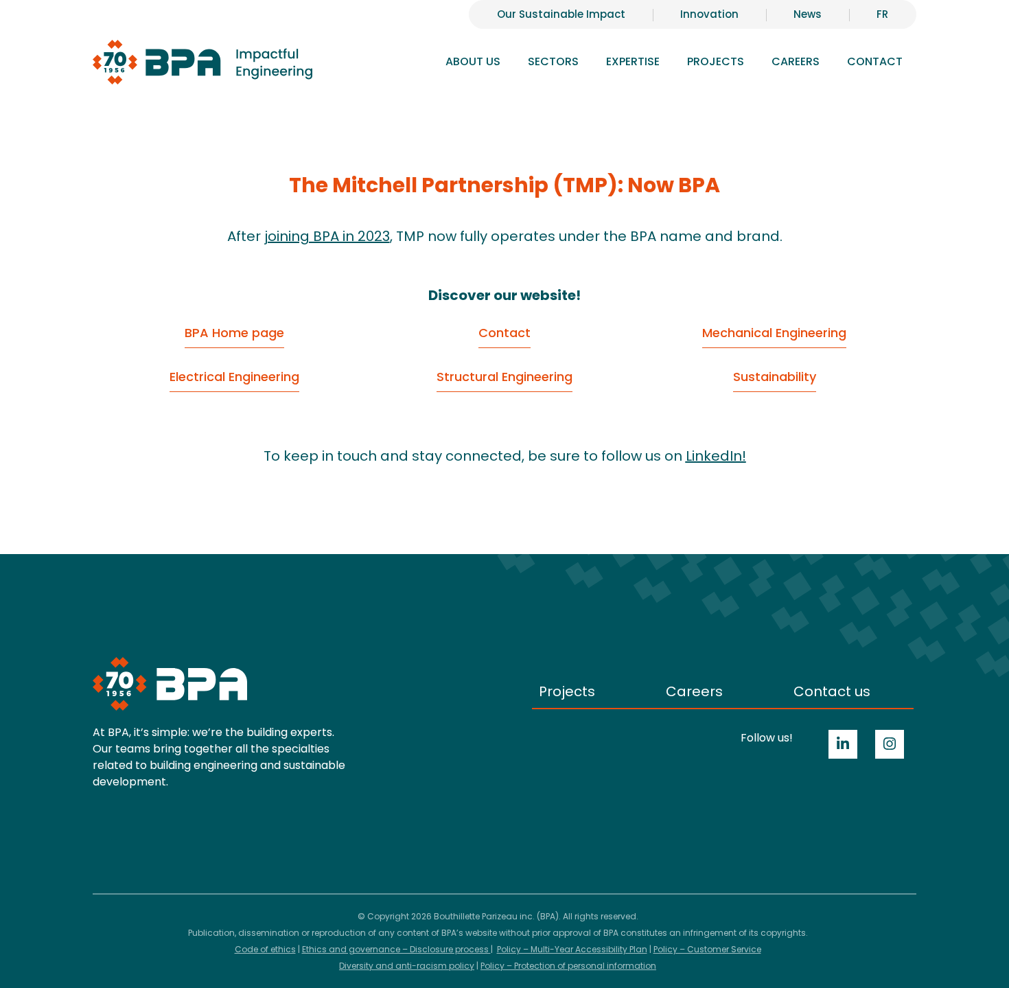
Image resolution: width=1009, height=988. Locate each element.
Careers (694, 691)
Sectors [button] (553, 61)
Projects (715, 61)
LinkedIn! (716, 456)
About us (472, 61)
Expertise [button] (633, 61)
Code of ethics (265, 949)
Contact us (831, 691)
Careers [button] (796, 61)
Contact (875, 61)
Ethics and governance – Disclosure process (396, 949)
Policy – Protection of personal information (568, 966)
